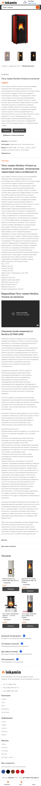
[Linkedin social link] (18, 153)
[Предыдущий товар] (2, 70)
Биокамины (5, 709)
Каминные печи (14, 66)
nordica (28, 148)
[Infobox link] (30, 2)
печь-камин (25, 150)
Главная (4, 66)
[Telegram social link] (20, 153)
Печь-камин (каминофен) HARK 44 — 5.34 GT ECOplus (10, 615)
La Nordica (5, 74)
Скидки (3, 725)
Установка (4, 750)
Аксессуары (5, 712)
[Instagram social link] (13, 772)
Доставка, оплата (7, 757)
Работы (3, 735)
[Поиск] (37, 7)
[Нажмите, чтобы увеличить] (5, 46)
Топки (3, 702)
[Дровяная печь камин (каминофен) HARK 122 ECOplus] (30, 568)
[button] (3, 31)
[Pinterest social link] (16, 153)
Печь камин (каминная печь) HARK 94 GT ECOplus (29, 615)
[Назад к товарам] (5, 70)
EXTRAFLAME (11, 148)
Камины (4, 699)
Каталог (3, 728)
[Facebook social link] (12, 153)
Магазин (4, 754)
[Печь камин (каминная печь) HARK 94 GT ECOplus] (30, 603)
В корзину (6, 130)
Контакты (4, 731)
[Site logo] (9, 2)
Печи (3, 705)
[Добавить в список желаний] (16, 563)
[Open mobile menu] (39, 2)
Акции (3, 721)
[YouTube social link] (18, 772)
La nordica (20, 148)
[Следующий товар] (7, 70)
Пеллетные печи (28, 66)
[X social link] (14, 153)
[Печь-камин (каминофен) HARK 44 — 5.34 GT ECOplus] (10, 603)
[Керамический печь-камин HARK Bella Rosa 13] (10, 568)
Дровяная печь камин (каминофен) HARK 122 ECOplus (29, 580)
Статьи (3, 744)
